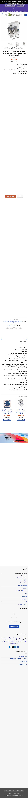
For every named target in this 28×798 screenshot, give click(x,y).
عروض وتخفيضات (22, 604)
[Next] (2, 30)
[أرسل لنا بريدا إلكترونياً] (12, 647)
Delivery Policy (23, 664)
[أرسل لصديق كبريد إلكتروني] (12, 328)
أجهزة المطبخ (9, 321)
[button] (25, 15)
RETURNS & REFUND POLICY (18, 659)
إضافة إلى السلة (10, 196)
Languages (14, 7)
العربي (20, 46)
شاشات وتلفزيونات (22, 585)
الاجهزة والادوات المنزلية (17, 321)
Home (25, 46)
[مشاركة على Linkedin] (7, 328)
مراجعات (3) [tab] (23, 343)
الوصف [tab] (24, 338)
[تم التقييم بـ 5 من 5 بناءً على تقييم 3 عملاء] (14, 59)
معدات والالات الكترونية (21, 590)
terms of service (23, 656)
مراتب (25, 593)
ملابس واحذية (23, 599)
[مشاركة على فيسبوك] (18, 328)
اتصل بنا (18, 793)
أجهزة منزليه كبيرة (22, 575)
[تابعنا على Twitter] (15, 647)
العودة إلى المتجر (14, 626)
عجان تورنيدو (10, 325)
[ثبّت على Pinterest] (10, 328)
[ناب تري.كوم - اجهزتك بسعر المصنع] (15, 14)
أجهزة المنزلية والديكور (21, 577)
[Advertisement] (14, 135)
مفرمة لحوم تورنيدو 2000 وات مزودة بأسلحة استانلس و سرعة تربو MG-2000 (21, 411)
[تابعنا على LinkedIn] (10, 647)
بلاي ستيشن (24, 596)
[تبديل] (2, 573)
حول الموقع (10, 793)
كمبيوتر (25, 588)
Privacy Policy (23, 661)
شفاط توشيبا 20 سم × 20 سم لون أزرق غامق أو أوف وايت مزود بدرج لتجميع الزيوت (7, 411)
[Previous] (24, 30)
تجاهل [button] (6, 3)
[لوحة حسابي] (5, 15)
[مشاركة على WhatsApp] (20, 328)
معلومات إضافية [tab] (23, 341)
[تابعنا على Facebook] (18, 647)
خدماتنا (14, 793)
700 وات (15, 325)
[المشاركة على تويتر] (15, 328)
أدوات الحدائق (23, 579)
